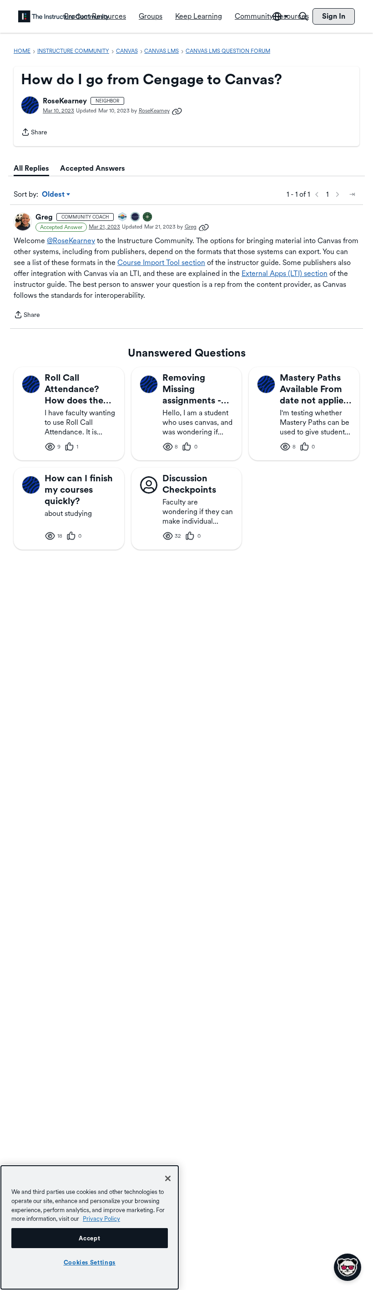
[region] (89, 1227)
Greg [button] (44, 217)
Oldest (54, 195)
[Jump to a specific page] (352, 194)
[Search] (303, 16)
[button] (30, 105)
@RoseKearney (71, 240)
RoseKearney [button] (65, 101)
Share (34, 133)
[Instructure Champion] (122, 217)
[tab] (31, 168)
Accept (89, 1238)
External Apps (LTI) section (285, 273)
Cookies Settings (90, 1262)
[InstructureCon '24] (147, 217)
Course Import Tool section (161, 262)
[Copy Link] (176, 111)
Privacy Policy (101, 1218)
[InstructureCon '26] (135, 217)
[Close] (168, 1178)
